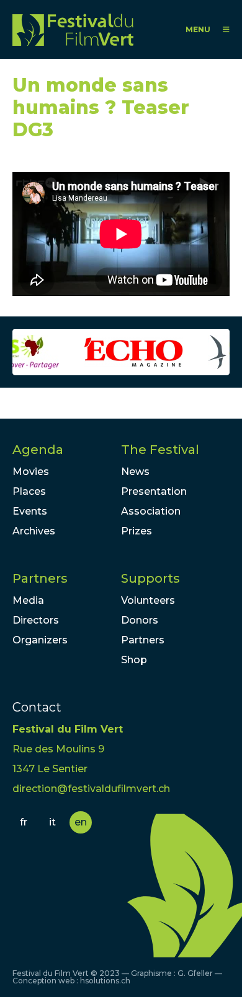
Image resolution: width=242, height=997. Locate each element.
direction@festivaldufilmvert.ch (91, 789)
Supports (150, 578)
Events (29, 511)
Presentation (154, 491)
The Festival (160, 449)
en (80, 822)
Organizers (40, 640)
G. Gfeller (195, 973)
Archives (33, 531)
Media (28, 600)
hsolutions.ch (105, 980)
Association (151, 511)
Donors (139, 620)
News (135, 471)
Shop (134, 660)
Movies (30, 471)
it (52, 822)
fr (23, 822)
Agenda (37, 449)
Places (29, 491)
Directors (35, 620)
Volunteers (148, 600)
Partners (40, 578)
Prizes (136, 531)
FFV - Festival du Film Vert (73, 29)
